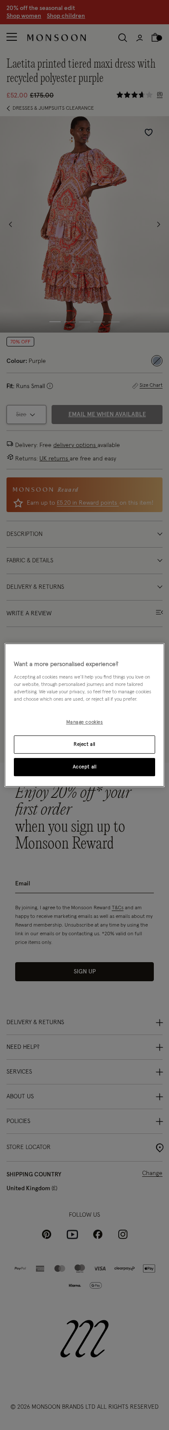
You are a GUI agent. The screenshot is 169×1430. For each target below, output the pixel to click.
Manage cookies (84, 722)
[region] (84, 715)
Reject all (84, 744)
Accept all (85, 766)
